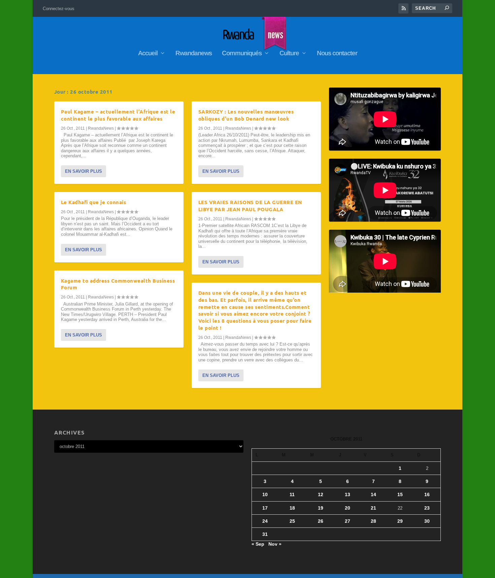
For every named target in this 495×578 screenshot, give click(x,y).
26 (320, 521)
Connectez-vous (58, 8)
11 (292, 494)
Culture (289, 54)
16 (427, 494)
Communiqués (242, 54)
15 (400, 494)
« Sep (258, 544)
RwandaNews (101, 128)
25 (292, 521)
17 (265, 508)
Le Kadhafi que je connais (93, 202)
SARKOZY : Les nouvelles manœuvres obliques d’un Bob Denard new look (246, 115)
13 (347, 494)
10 (265, 494)
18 (292, 508)
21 (373, 508)
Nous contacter (337, 54)
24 (265, 521)
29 (400, 521)
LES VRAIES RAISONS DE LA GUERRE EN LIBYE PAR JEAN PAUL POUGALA (250, 206)
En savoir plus (83, 171)
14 (373, 494)
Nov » (275, 544)
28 (373, 521)
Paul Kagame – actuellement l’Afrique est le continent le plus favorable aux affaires (118, 115)
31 (265, 534)
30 (427, 521)
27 (347, 521)
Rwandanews (193, 54)
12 (320, 494)
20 (347, 508)
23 (427, 508)
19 (320, 508)
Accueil (148, 54)
